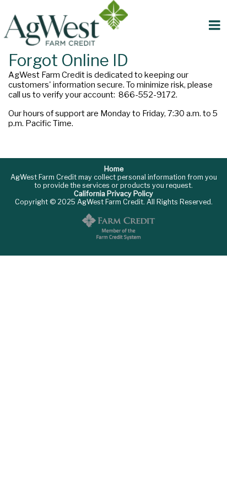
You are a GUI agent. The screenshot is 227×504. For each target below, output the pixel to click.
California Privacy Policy (113, 193)
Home (113, 169)
